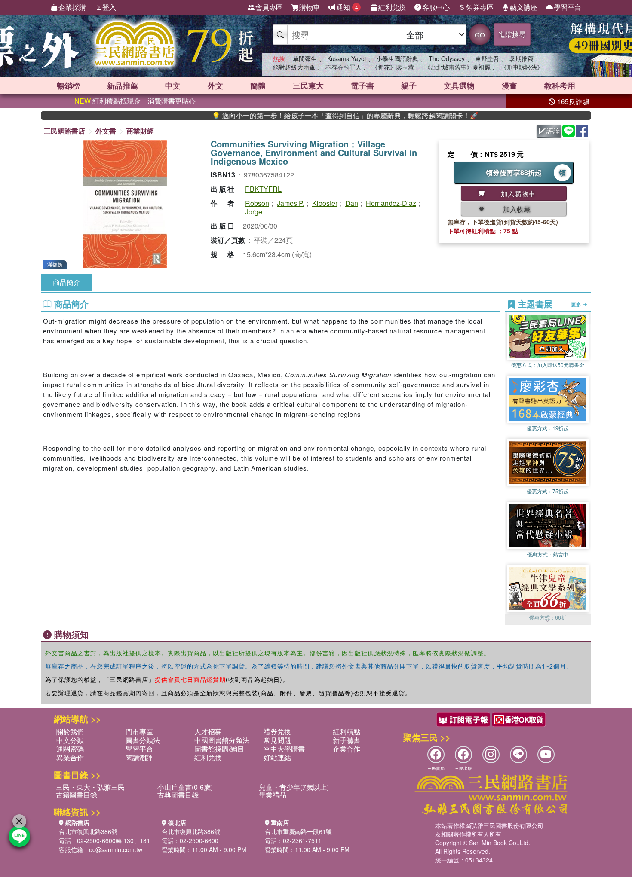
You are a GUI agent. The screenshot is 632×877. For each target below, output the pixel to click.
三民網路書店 (64, 131)
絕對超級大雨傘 (294, 67)
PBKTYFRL (263, 189)
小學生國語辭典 (397, 58)
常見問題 (277, 740)
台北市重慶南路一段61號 (298, 831)
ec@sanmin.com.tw (115, 849)
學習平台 (567, 7)
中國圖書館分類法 (221, 740)
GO (480, 34)
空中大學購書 (284, 749)
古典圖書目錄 (178, 795)
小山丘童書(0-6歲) (185, 787)
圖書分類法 (143, 740)
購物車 (309, 7)
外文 (215, 85)
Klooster (324, 203)
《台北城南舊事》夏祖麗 (457, 67)
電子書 (362, 85)
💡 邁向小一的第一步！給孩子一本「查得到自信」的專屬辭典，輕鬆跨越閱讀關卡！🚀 (312, 115)
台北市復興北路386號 (88, 831)
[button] (548, 620)
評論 (553, 131)
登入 (109, 7)
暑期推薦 (521, 58)
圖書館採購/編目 (219, 749)
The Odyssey (447, 58)
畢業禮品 (272, 795)
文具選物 (459, 85)
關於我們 (70, 731)
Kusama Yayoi (346, 58)
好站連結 (277, 757)
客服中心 (436, 7)
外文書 (105, 131)
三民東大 (308, 85)
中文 (173, 85)
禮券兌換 (277, 731)
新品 (122, 85)
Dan (351, 203)
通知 (347, 7)
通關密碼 (70, 749)
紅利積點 (346, 731)
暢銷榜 (68, 85)
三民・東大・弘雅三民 (90, 787)
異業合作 (70, 757)
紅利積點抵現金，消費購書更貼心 (135, 101)
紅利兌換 (392, 7)
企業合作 (346, 749)
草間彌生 (305, 58)
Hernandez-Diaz (391, 203)
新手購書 (346, 740)
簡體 (258, 85)
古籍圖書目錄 (76, 795)
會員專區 (269, 7)
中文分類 (70, 740)
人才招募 (208, 731)
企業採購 (72, 7)
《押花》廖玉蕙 (393, 67)
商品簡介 (66, 282)
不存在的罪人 (343, 67)
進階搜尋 (512, 34)
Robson (257, 203)
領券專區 (480, 7)
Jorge (253, 212)
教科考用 (559, 85)
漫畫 (509, 85)
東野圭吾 (487, 58)
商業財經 (140, 131)
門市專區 (139, 731)
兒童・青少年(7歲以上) (294, 787)
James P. (290, 203)
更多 (577, 304)
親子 (409, 85)
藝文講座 (523, 7)
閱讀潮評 (139, 757)
